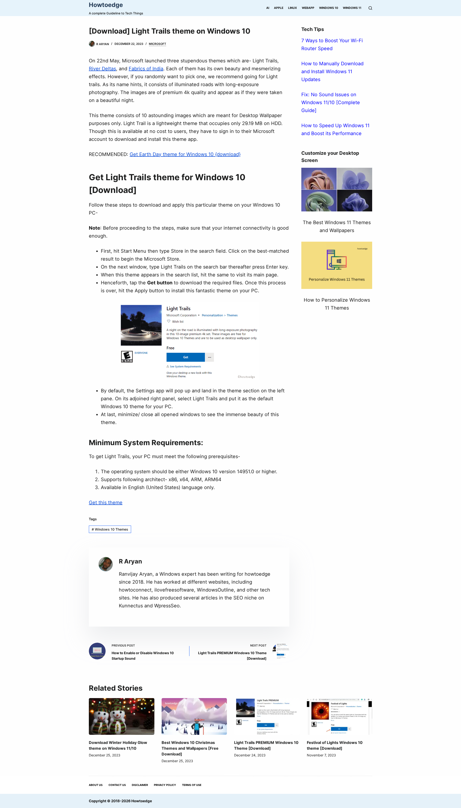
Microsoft (157, 44)
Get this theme (105, 502)
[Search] (370, 8)
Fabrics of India (146, 69)
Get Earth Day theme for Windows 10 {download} (185, 154)
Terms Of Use (191, 785)
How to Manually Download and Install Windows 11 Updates (332, 71)
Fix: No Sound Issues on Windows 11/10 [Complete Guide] (330, 102)
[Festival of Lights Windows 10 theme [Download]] (339, 716)
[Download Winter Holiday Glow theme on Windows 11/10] (121, 716)
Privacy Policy (165, 785)
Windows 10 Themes (110, 529)
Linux (292, 8)
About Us (96, 785)
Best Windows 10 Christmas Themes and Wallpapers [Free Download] (190, 748)
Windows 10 (328, 8)
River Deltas (102, 69)
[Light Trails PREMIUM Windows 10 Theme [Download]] (267, 716)
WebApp (308, 8)
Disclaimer (140, 785)
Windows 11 (352, 8)
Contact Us (117, 785)
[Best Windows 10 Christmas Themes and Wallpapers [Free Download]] (194, 716)
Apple (278, 8)
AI (267, 8)
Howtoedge (106, 4)
